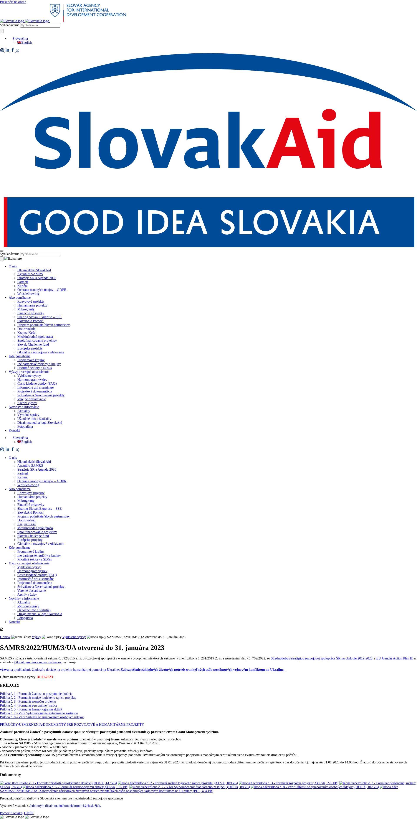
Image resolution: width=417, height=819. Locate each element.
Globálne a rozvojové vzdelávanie (40, 352)
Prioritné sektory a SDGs (34, 368)
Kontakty (16, 813)
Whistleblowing (28, 293)
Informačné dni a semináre (35, 387)
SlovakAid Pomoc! (30, 321)
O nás (13, 266)
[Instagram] (2, 51)
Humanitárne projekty (32, 305)
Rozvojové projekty (31, 301)
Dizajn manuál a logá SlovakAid (39, 422)
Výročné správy (28, 415)
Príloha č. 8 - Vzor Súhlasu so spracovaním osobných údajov (42, 717)
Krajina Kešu (26, 333)
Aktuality (23, 411)
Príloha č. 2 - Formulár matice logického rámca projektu (38, 697)
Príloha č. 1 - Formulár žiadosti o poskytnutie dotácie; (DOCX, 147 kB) (67, 783)
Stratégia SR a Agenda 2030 (36, 278)
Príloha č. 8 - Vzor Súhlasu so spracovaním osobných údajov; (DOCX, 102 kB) (324, 787)
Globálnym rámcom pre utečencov (37, 662)
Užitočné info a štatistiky (34, 418)
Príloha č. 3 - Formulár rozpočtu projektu (28, 701)
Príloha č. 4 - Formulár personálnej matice (28, 705)
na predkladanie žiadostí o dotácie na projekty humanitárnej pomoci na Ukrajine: (142, 669)
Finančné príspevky (30, 313)
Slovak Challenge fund (33, 344)
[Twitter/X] (17, 51)
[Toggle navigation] (1, 251)
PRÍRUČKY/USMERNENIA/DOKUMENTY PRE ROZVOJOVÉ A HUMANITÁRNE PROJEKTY (72, 724)
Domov (5, 637)
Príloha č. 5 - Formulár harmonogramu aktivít (31, 709)
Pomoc (5, 813)
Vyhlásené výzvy (29, 375)
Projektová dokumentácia (34, 391)
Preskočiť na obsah (13, 2)
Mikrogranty (26, 309)
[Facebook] (13, 51)
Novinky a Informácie (24, 407)
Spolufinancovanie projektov (37, 340)
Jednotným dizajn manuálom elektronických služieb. (65, 805)
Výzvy (36, 637)
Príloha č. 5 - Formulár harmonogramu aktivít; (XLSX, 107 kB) (84, 787)
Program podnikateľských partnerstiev (43, 325)
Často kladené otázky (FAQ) (37, 383)
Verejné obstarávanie (31, 399)
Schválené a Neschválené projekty (41, 395)
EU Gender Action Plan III (394, 658)
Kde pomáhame (19, 356)
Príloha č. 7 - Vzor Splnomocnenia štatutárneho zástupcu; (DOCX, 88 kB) (199, 787)
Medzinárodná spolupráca (35, 336)
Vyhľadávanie (9, 25)
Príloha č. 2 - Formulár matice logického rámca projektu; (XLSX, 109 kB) (187, 783)
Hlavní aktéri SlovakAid (34, 270)
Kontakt (14, 430)
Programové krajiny (31, 360)
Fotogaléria (25, 426)
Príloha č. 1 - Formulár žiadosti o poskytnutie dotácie (36, 693)
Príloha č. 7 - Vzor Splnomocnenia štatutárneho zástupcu (39, 713)
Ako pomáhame (20, 297)
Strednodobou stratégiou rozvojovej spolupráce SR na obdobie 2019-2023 (321, 658)
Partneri (22, 282)
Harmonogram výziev (32, 379)
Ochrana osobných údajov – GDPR (41, 290)
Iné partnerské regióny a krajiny (39, 364)
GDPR (29, 813)
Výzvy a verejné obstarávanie (29, 372)
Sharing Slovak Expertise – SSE (39, 317)
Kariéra (22, 286)
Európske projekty (30, 348)
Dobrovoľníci (26, 329)
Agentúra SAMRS (30, 274)
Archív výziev (27, 403)
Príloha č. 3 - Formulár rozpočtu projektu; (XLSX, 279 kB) (297, 783)
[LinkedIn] (7, 51)
